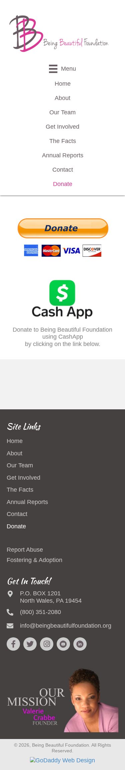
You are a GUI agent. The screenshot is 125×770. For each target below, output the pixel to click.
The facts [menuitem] (20, 489)
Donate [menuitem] (16, 526)
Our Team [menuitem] (20, 465)
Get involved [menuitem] (23, 477)
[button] (13, 644)
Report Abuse (25, 549)
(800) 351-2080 (40, 612)
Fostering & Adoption (34, 560)
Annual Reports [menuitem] (27, 502)
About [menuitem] (14, 453)
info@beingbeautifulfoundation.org (65, 625)
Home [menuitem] (15, 441)
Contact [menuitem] (17, 514)
